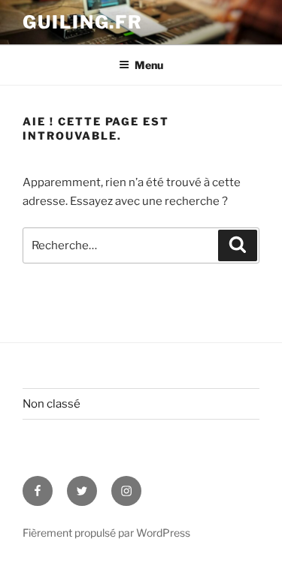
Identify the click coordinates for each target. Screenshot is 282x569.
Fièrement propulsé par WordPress (106, 532)
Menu (149, 65)
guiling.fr (83, 22)
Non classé (51, 404)
